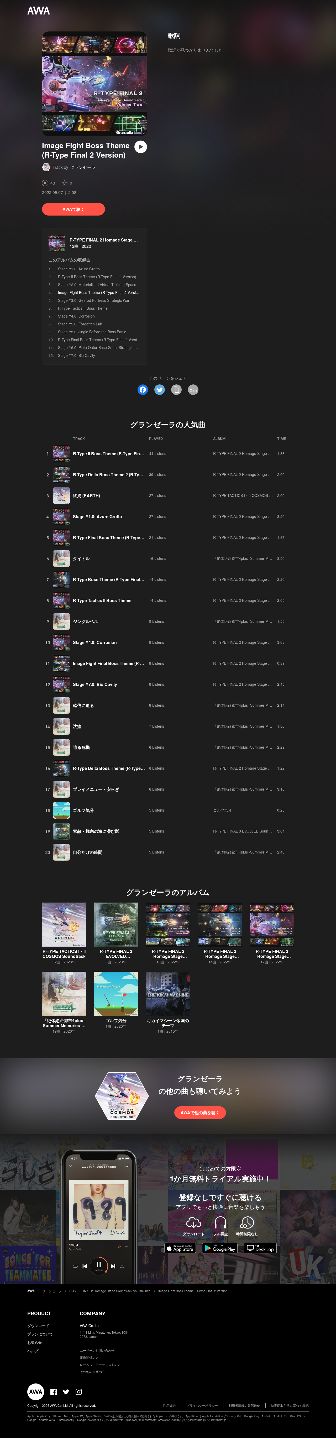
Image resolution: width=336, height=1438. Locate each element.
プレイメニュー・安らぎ (96, 789)
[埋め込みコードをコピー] (193, 389)
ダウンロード (38, 1325)
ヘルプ (32, 1350)
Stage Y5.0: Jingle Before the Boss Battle (92, 331)
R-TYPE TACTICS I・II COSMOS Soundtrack (250, 495)
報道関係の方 (89, 1357)
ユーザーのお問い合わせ (97, 1350)
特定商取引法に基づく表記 (290, 1405)
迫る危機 (81, 747)
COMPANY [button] (92, 1313)
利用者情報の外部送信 (244, 1405)
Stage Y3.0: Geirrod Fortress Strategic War (93, 300)
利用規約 (169, 1405)
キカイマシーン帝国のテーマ (168, 1022)
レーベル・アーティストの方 (100, 1364)
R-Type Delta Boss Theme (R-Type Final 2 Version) (122, 768)
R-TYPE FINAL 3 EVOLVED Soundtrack (246, 831)
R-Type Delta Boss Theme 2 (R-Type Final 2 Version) (124, 474)
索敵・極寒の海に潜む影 (96, 831)
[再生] (140, 147)
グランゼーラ (83, 167)
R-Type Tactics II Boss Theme (83, 308)
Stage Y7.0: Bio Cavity (76, 355)
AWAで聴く (73, 209)
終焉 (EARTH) (86, 495)
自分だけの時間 (87, 852)
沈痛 (77, 726)
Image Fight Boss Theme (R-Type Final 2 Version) (193, 1291)
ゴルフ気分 (83, 810)
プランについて (40, 1334)
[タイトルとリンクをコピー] (176, 389)
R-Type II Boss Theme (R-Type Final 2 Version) (97, 276)
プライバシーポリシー (202, 1405)
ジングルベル (85, 621)
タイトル (81, 558)
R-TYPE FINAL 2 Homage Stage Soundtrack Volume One (260, 579)
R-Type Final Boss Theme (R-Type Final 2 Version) (100, 339)
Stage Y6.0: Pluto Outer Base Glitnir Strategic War (99, 347)
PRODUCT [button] (39, 1313)
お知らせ (34, 1342)
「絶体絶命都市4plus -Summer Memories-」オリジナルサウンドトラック (274, 558)
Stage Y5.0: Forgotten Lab (80, 323)
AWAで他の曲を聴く (200, 1112)
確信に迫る (83, 705)
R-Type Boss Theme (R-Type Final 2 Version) (117, 579)
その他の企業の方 (92, 1371)
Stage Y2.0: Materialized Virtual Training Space (97, 284)
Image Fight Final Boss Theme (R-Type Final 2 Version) (127, 663)
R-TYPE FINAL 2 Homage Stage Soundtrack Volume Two (126, 240)
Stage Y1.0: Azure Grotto (79, 268)
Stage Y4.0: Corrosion (76, 316)
